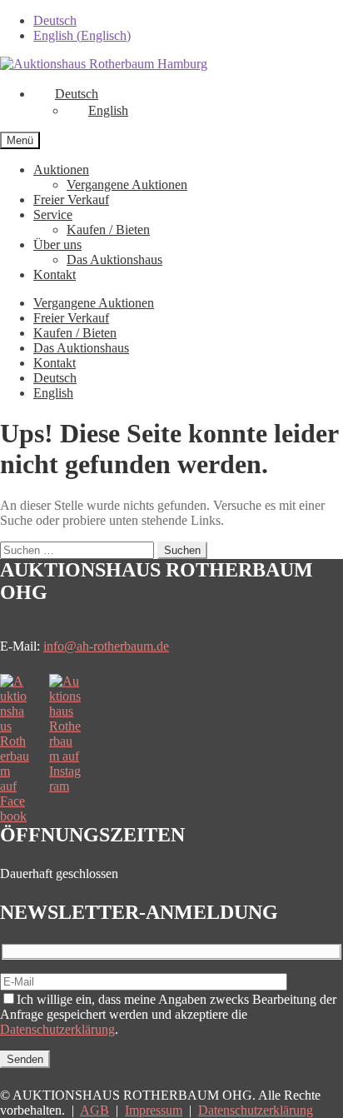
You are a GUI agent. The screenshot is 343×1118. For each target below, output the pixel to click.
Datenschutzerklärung (57, 1029)
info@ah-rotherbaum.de (106, 646)
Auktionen (61, 169)
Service (52, 214)
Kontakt (54, 274)
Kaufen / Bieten (108, 229)
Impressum (153, 1110)
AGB (94, 1110)
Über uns (57, 244)
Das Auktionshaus (114, 259)
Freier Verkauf (71, 199)
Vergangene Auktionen (127, 184)
